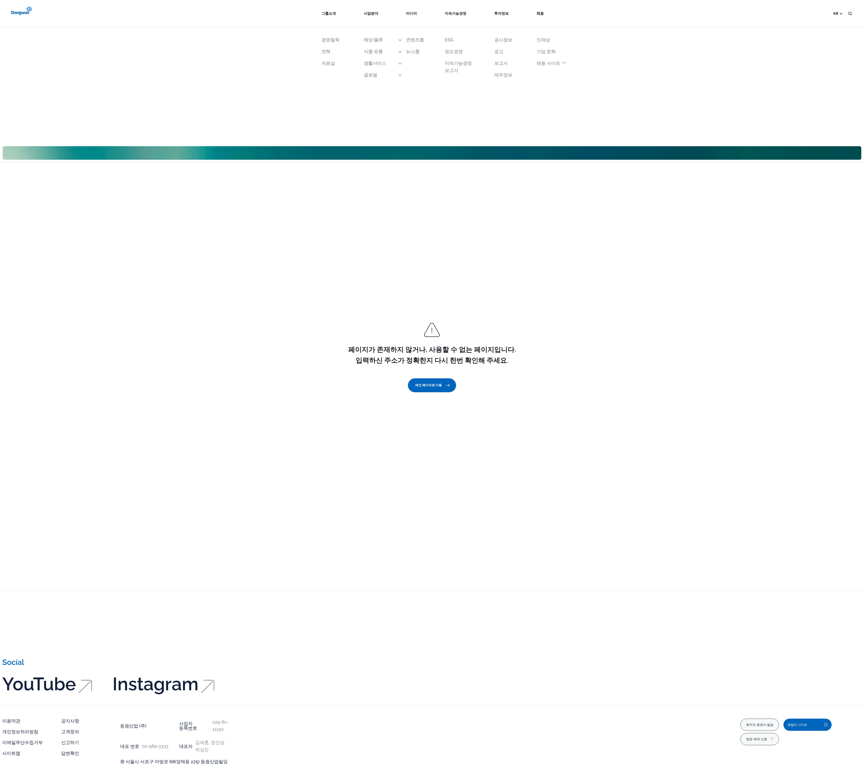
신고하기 (70, 742)
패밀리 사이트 (797, 725)
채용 (540, 13)
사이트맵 (11, 753)
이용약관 (11, 721)
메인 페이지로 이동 (428, 385)
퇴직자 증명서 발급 (759, 725)
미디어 (411, 13)
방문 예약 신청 (756, 739)
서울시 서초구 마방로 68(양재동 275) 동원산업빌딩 (177, 761)
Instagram (155, 684)
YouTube (39, 684)
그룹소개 (329, 13)
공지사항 (70, 721)
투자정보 (501, 13)
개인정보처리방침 (20, 731)
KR (835, 13)
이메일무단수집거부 (22, 742)
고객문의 (70, 731)
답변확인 (70, 753)
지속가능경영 (455, 13)
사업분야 (371, 13)
